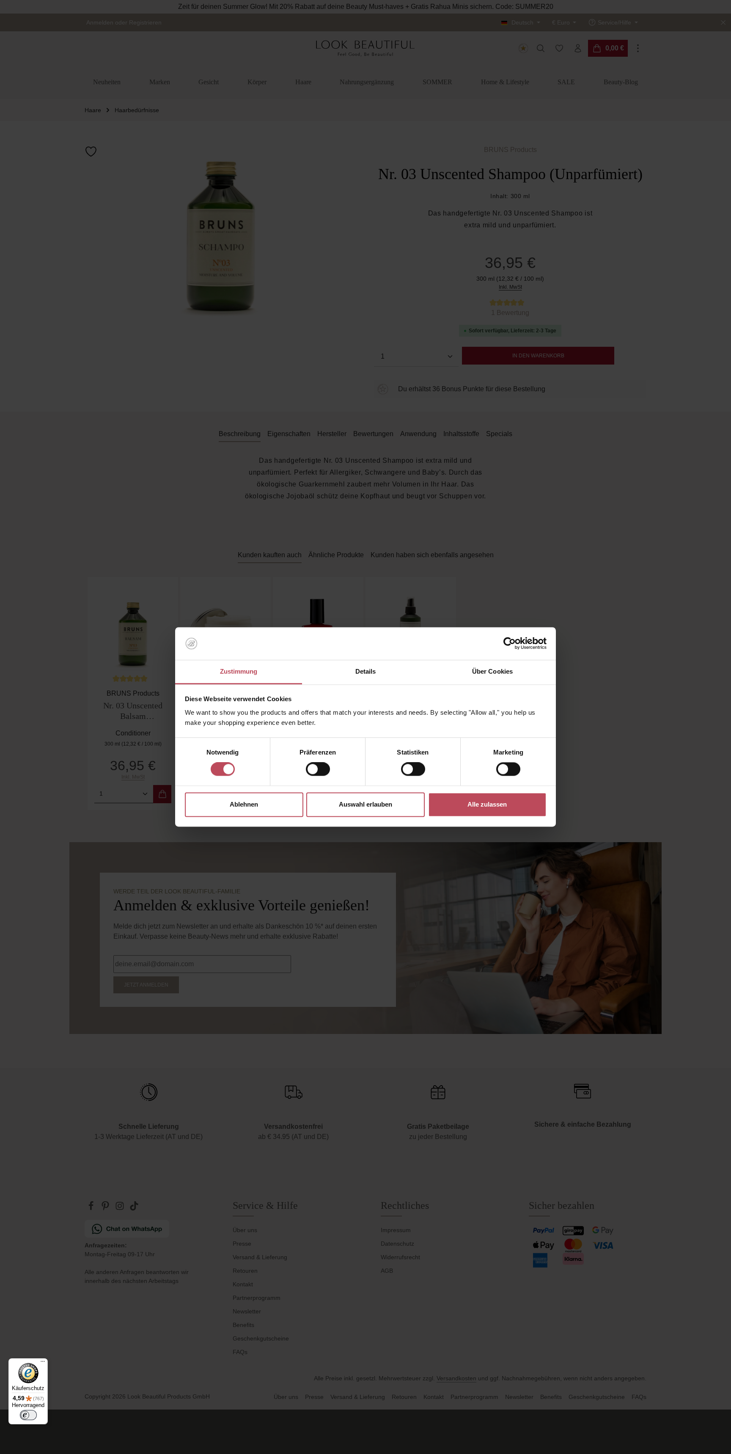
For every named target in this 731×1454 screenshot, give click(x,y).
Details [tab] (365, 671)
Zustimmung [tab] (239, 671)
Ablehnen (244, 804)
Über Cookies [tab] (492, 671)
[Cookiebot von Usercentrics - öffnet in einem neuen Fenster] (510, 643)
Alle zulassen (487, 804)
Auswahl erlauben (365, 804)
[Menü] (43, 1363)
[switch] (318, 769)
